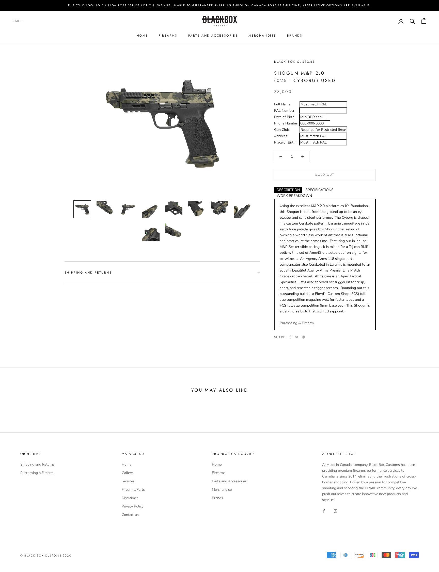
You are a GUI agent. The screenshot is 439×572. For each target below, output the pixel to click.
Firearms (168, 35)
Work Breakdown (294, 195)
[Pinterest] (303, 337)
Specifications (319, 189)
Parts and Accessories (213, 35)
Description (288, 189)
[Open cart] (423, 21)
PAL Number (284, 110)
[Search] (412, 21)
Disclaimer (130, 498)
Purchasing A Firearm (297, 323)
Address (280, 136)
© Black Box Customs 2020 (46, 555)
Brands (294, 35)
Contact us (130, 514)
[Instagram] (335, 511)
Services (128, 481)
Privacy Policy (132, 506)
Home (142, 35)
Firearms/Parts (133, 489)
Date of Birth (284, 117)
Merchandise (262, 35)
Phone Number (286, 123)
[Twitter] (296, 337)
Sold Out (324, 174)
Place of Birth (284, 142)
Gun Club (281, 130)
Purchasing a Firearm (37, 472)
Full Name (282, 104)
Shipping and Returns (88, 272)
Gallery (127, 472)
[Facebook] (290, 337)
